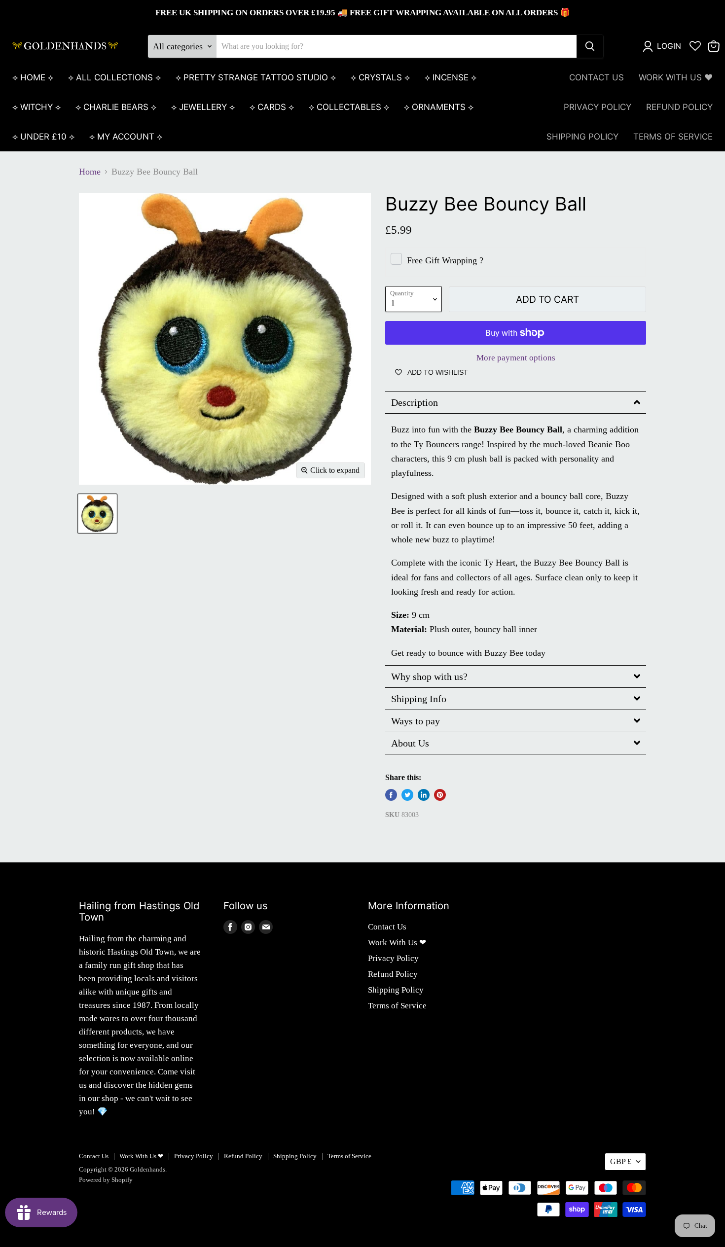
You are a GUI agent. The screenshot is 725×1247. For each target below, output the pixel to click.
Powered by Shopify (106, 1179)
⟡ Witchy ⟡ (36, 107)
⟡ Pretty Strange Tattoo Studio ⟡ (256, 77)
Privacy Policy (597, 107)
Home (90, 172)
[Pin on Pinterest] (440, 795)
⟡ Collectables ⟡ (349, 107)
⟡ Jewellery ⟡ (203, 107)
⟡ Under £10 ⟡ (43, 137)
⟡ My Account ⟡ (125, 137)
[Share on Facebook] (391, 795)
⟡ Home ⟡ (32, 77)
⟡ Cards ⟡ (272, 107)
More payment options (515, 357)
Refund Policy (679, 107)
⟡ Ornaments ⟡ (438, 107)
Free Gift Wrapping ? (445, 260)
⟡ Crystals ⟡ (380, 77)
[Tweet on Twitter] (407, 795)
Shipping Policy (582, 137)
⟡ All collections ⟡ (114, 77)
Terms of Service (673, 137)
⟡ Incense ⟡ (450, 77)
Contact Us (596, 77)
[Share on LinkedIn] (424, 795)
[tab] (515, 402)
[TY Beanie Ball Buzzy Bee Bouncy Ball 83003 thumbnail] (97, 513)
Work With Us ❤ (676, 77)
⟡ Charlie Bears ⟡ (115, 107)
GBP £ (620, 1161)
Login (669, 46)
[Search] (590, 46)
